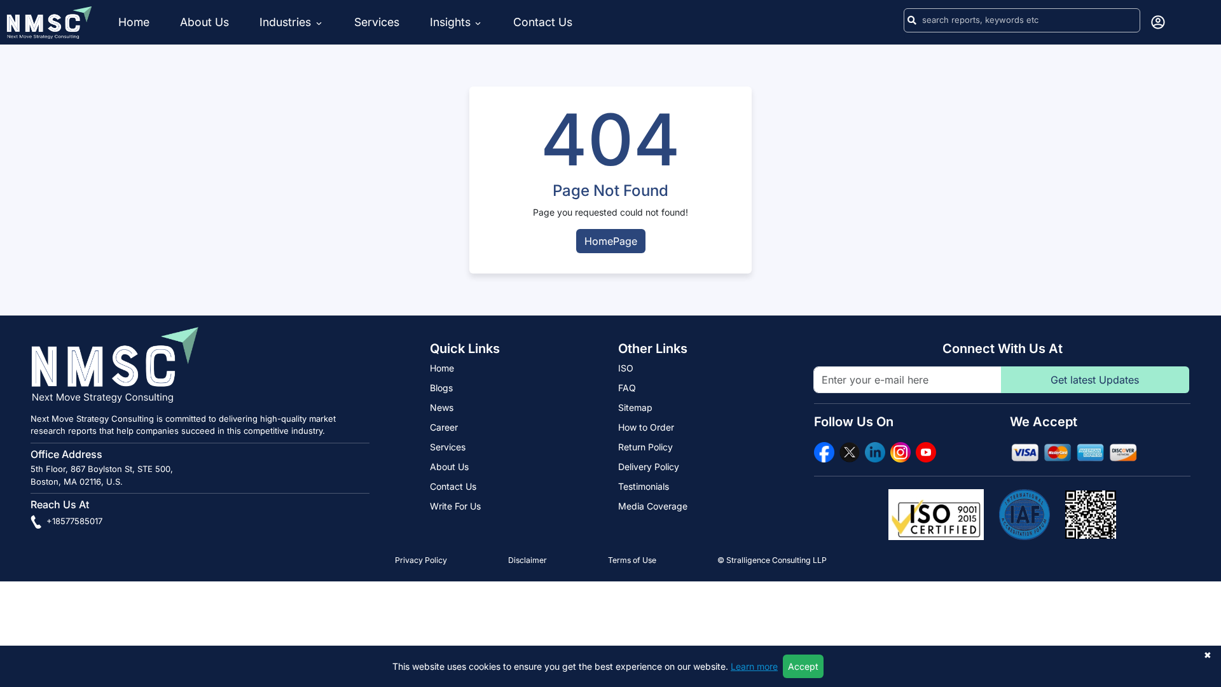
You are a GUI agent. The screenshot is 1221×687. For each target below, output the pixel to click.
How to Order (646, 427)
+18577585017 (73, 521)
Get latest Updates (1095, 379)
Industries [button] (286, 22)
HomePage (610, 241)
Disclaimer (527, 560)
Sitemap (635, 407)
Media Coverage (652, 506)
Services (376, 22)
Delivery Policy (648, 466)
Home (133, 22)
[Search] (912, 20)
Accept (803, 666)
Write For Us (455, 506)
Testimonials (643, 486)
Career (444, 427)
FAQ (627, 387)
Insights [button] (450, 22)
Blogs (441, 387)
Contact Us (542, 22)
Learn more (754, 666)
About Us (204, 22)
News (441, 407)
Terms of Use (632, 560)
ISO (625, 368)
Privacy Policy (421, 560)
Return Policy (645, 446)
